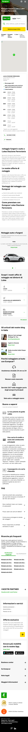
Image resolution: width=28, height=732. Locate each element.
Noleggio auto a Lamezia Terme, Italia (20, 569)
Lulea (16, 34)
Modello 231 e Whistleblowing (9, 721)
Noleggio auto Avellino (7, 572)
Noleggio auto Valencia (20, 559)
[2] (15, 268)
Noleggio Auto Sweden (10, 36)
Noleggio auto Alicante (7, 559)
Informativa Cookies (6, 723)
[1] (13, 268)
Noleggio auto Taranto (7, 562)
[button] (14, 55)
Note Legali (11, 720)
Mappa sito (4, 720)
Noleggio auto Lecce (6, 569)
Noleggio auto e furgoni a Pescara (20, 565)
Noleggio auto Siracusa (20, 562)
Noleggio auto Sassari (7, 565)
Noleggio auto (3, 35)
